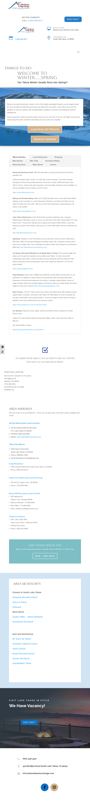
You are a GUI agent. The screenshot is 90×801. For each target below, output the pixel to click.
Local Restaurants (40, 157)
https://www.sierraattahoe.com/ (24, 211)
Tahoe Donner (19, 649)
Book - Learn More (45, 556)
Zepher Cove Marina (26, 478)
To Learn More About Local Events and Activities (45, 358)
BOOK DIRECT (73, 19)
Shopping (58, 157)
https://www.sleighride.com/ (23, 269)
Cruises (53, 164)
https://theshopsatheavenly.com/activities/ (28, 329)
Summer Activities (45, 139)
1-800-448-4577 (35, 20)
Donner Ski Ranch (21, 658)
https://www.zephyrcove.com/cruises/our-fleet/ (30, 305)
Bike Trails (34, 161)
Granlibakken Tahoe (21, 663)
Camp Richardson (16, 464)
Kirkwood (16, 607)
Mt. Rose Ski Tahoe (21, 639)
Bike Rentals (18, 161)
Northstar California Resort (24, 644)
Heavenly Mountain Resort (24, 597)
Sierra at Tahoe (19, 602)
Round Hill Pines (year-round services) (24, 493)
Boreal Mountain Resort (23, 653)
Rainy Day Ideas (19, 164)
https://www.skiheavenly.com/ (23, 192)
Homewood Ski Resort (22, 622)
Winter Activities (19, 157)
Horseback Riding (52, 161)
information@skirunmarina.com (29, 437)
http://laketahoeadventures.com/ (25, 233)
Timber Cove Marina (17, 516)
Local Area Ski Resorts (45, 129)
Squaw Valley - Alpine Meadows (27, 617)
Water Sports (38, 164)
